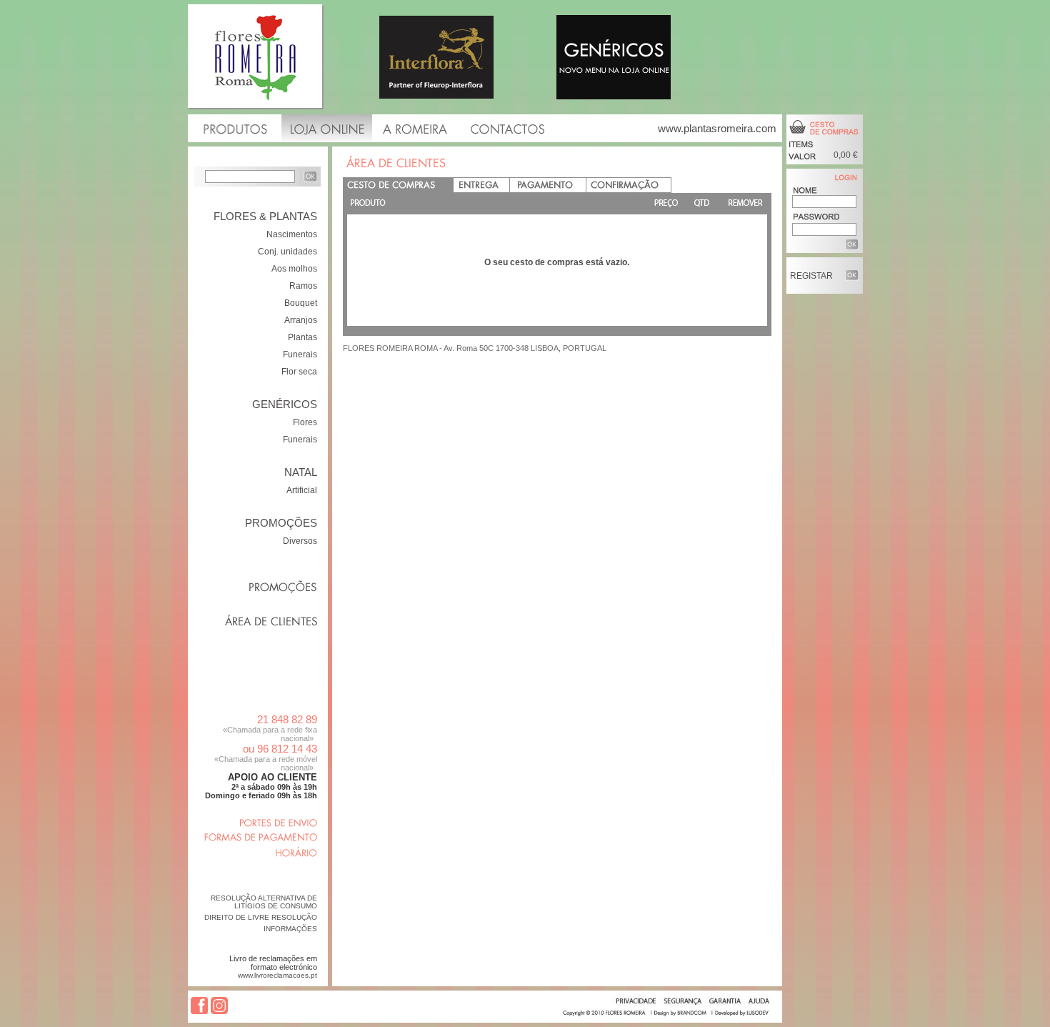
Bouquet (300, 303)
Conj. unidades (287, 252)
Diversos (300, 541)
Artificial (301, 490)
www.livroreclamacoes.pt (277, 975)
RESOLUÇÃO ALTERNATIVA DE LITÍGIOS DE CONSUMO (264, 902)
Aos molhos (294, 269)
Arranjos (300, 320)
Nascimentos (291, 234)
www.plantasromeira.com (717, 128)
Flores (305, 422)
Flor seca (299, 372)
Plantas (302, 337)
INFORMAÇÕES (290, 929)
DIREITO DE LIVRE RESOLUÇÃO (260, 917)
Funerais (300, 354)
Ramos (303, 286)
